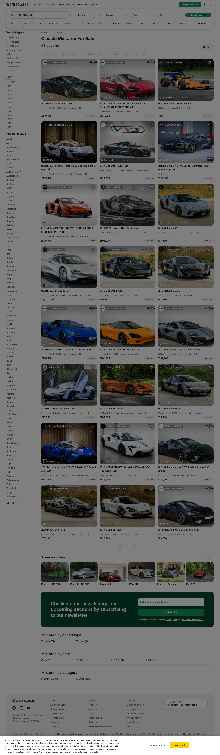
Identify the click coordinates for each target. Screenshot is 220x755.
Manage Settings (157, 745)
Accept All (180, 745)
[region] (110, 745)
